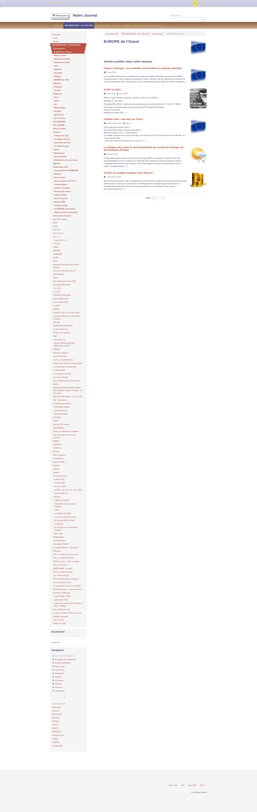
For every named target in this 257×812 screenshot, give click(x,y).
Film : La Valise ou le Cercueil (65, 554)
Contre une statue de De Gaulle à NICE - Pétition (68, 604)
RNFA (55, 421)
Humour (56, 132)
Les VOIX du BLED (61, 575)
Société (57, 90)
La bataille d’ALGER (62, 513)
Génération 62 (59, 340)
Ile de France (60, 118)
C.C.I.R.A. (57, 288)
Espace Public (59, 462)
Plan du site (173, 785)
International (157, 34)
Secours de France (61, 424)
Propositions (58, 458)
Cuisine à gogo (61, 205)
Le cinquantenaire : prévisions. (66, 547)
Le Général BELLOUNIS (64, 520)
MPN (55, 223)
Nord (56, 97)
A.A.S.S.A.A (58, 233)
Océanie (57, 69)
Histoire (56, 469)
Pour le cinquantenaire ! (63, 572)
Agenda (56, 163)
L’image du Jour (61, 135)
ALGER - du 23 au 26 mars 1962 (68, 490)
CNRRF (56, 309)
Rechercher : (176, 15)
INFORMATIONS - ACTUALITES (79, 25)
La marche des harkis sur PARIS (67, 586)
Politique (58, 87)
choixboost (59, 670)
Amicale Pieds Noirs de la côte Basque (66, 265)
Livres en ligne (59, 540)
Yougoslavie (57, 746)
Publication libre (60, 167)
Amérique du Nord (62, 59)
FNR (55, 336)
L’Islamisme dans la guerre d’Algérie (65, 505)
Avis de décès (60, 156)
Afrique (57, 76)
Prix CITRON (58, 125)
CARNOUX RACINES (62, 295)
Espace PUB (59, 202)
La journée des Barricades (65, 517)
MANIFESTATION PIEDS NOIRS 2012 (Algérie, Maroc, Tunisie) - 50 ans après (68, 390)
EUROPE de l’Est (61, 80)
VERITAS (57, 448)
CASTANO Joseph (61, 407)
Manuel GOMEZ (61, 414)
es (199, 3)
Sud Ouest (59, 115)
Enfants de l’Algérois (61, 333)
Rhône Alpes (60, 108)
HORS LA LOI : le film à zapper (66, 561)
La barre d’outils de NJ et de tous (67, 613)
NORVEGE (57, 732)
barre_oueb (59, 666)
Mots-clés (56, 642)
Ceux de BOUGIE (60, 302)
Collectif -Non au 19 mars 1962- (66, 312)
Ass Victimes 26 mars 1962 (64, 281)
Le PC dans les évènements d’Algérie (66, 528)
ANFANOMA (58, 274)
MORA (125, 94)
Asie (56, 66)
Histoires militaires (61, 353)
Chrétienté (59, 673)
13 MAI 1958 (59, 483)
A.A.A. (55, 226)
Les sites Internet (60, 377)
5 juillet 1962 (59, 479)
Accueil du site (112, 34)
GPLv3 (202, 785)
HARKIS (56, 349)
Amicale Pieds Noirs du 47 (64, 271)
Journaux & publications (63, 360)
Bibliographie (58, 537)
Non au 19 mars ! (60, 565)
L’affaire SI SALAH (61, 500)
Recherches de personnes (66, 160)
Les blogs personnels (62, 374)
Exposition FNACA (61, 544)
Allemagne (56, 707)
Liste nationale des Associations (66, 381)
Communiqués (60, 184)
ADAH (55, 247)
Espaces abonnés (60, 616)
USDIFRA (57, 444)
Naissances (59, 153)
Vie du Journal (60, 198)
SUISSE (55, 742)
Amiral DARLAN (60, 493)
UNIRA (56, 441)
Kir (130, 123)
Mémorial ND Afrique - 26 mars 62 (67, 396)
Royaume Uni (58, 735)
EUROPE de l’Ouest (63, 52)
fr (195, 3)
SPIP (183, 785)
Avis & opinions (59, 455)
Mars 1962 (58, 533)
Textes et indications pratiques (66, 431)
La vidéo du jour (61, 146)
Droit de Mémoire (60, 329)
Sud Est (57, 111)
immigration (59, 691)
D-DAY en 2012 (112, 89)
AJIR (55, 261)
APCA (55, 278)
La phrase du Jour (62, 142)
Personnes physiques (62, 403)
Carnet (56, 149)
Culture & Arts (60, 195)
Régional (57, 94)
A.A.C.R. (56, 230)
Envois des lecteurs (62, 216)
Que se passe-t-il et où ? (65, 181)
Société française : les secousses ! (67, 589)
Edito (55, 38)
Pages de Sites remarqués (66, 212)
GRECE (55, 721)
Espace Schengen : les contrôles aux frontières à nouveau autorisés (143, 68)
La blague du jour (62, 139)
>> (204, 20)
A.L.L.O (56, 237)
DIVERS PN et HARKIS (63, 326)
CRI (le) (56, 322)
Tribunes (116, 25)
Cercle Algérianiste (61, 299)
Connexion (56, 3)
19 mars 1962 (60, 486)
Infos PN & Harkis (102, 25)
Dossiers (126, 25)
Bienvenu (58, 25)
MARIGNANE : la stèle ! (63, 568)
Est (55, 104)
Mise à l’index (59, 129)
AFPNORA (57, 254)
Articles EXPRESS (62, 663)
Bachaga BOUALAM (61, 285)
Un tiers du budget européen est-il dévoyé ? (129, 172)
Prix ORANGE (59, 122)
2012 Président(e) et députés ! (66, 579)
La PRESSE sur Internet (64, 209)
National (57, 83)
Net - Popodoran (60, 400)
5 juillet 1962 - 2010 (62, 596)
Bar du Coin (59, 620)
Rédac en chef (59, 623)
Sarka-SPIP (192, 785)
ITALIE (55, 725)
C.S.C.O (56, 292)
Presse (56, 41)
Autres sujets (59, 177)
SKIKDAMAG (58, 428)
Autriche (55, 711)
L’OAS (56, 510)
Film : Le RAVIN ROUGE (63, 558)
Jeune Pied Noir (60, 356)
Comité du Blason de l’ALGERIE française (66, 317)
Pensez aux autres (62, 191)
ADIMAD (56, 251)
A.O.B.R (56, 244)
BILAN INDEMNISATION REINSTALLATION (64, 344)
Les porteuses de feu (62, 582)
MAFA (55, 384)
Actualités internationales (65, 659)
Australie (58, 73)
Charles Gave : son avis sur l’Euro (123, 119)
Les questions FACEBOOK (66, 170)
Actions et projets (62, 188)
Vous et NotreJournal (142, 25)
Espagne (56, 718)
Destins (56, 472)
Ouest (56, 101)
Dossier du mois (60, 476)
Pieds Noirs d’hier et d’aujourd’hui (68, 363)
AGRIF (56, 257)
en (204, 3)
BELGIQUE (57, 714)
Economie (58, 680)
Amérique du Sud (62, 62)
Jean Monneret (60, 410)
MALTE (55, 728)
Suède (55, 739)
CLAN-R (56, 305)
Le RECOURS (59, 370)
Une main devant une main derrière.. (64, 436)
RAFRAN (57, 417)
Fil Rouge (158, 25)
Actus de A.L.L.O (61, 240)
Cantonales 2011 (61, 600)
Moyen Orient (60, 55)
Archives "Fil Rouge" (61, 593)
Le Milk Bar (58, 524)
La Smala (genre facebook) (64, 367)
